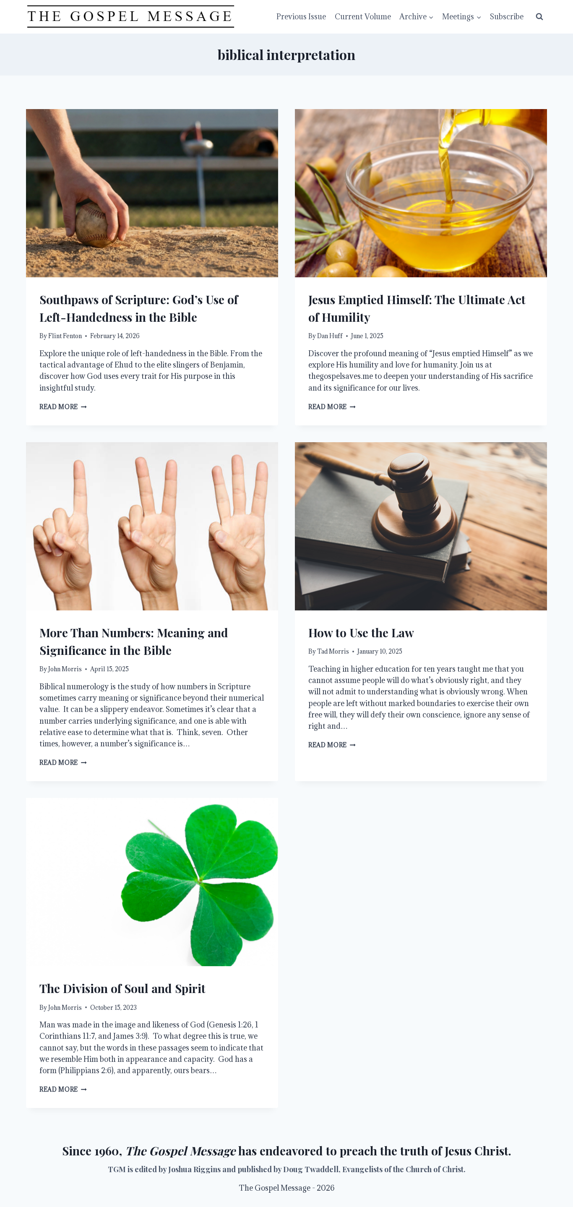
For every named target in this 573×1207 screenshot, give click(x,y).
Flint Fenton (65, 336)
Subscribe (507, 16)
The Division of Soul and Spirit (122, 988)
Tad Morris (333, 651)
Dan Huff (330, 336)
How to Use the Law (361, 632)
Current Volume (363, 16)
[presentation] (152, 193)
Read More (63, 407)
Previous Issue (301, 16)
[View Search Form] (539, 16)
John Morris (65, 669)
